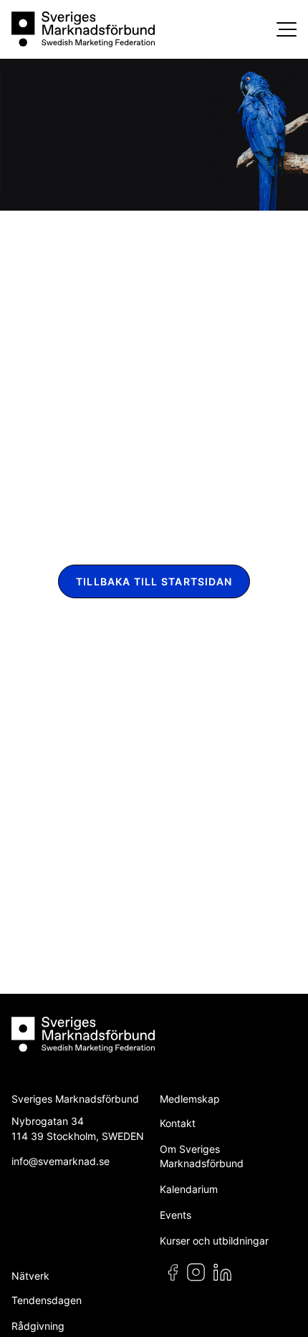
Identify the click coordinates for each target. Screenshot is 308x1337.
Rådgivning (37, 1326)
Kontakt (178, 1123)
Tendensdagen (46, 1300)
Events (175, 1215)
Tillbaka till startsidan (154, 581)
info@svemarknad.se (60, 1161)
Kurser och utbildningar (214, 1241)
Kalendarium (189, 1189)
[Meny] (286, 29)
